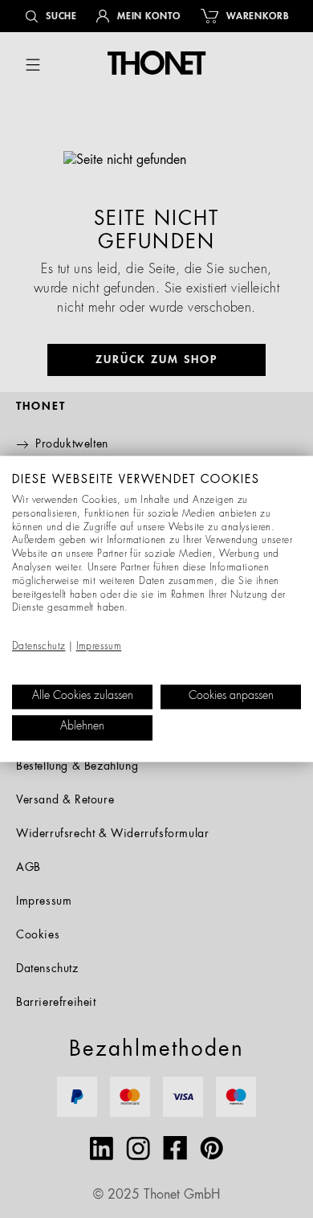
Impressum (99, 647)
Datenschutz (38, 647)
